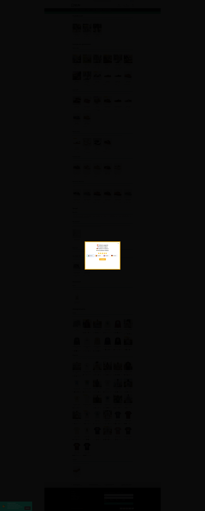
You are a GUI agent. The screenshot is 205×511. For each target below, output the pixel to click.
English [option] (106, 255)
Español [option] (99, 255)
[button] (118, 243)
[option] (98, 256)
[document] (102, 255)
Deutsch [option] (114, 255)
